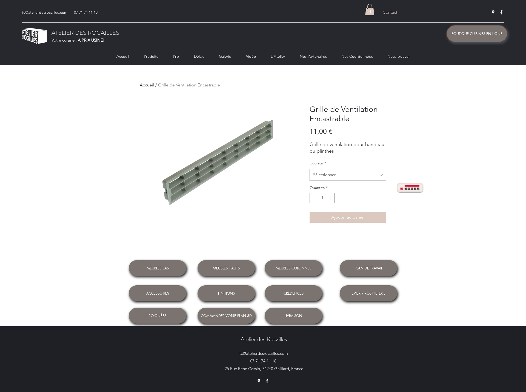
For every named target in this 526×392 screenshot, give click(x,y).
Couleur (318, 163)
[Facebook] (501, 12)
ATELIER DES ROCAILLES (85, 32)
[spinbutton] (322, 198)
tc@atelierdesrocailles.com (44, 12)
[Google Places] (493, 12)
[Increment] (330, 198)
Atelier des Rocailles (264, 339)
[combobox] (348, 175)
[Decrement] (313, 198)
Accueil (147, 85)
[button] (370, 9)
